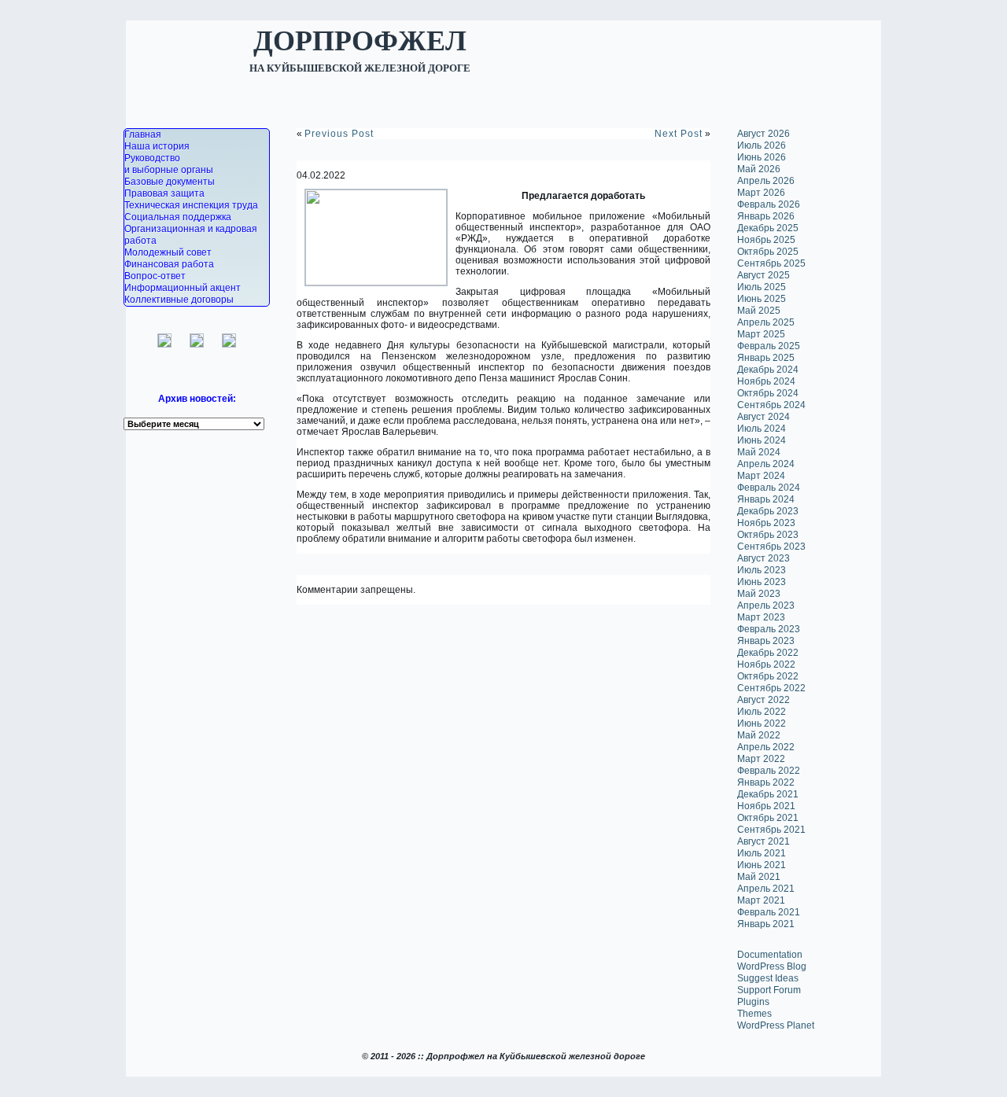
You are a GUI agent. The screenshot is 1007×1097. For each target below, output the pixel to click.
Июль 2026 (761, 145)
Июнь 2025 (761, 298)
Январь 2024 (766, 499)
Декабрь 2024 (768, 369)
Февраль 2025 (768, 346)
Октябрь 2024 (768, 393)
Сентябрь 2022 (771, 688)
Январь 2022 (766, 782)
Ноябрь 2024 (766, 381)
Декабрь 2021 (768, 794)
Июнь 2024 (761, 440)
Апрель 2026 (766, 180)
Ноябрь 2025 (766, 239)
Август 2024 (763, 416)
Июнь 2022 (761, 723)
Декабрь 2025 (768, 228)
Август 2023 (763, 558)
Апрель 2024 (766, 463)
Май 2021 (758, 876)
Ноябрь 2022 (766, 664)
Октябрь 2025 (768, 251)
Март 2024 (761, 475)
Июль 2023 (761, 570)
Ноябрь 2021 (766, 806)
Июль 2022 (761, 711)
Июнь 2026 (761, 157)
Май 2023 (758, 593)
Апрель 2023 (766, 605)
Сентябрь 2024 (771, 404)
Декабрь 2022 (768, 652)
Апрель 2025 (766, 322)
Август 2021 (763, 841)
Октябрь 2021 (768, 817)
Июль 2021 (761, 853)
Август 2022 (763, 699)
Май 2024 (758, 452)
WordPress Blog (771, 966)
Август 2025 (763, 275)
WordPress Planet (775, 1025)
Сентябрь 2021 (771, 829)
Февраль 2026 (768, 204)
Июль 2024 (761, 428)
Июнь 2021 (761, 865)
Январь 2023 (766, 640)
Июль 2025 (761, 287)
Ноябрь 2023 (766, 522)
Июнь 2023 (761, 581)
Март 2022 (761, 758)
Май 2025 (758, 310)
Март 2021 (761, 900)
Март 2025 (761, 334)
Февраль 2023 (768, 629)
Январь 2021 (766, 924)
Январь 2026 (766, 216)
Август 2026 (763, 133)
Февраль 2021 (768, 912)
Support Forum (769, 990)
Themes (754, 1013)
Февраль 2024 (768, 487)
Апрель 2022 (766, 747)
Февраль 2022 (768, 770)
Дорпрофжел (360, 39)
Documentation (769, 954)
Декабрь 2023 (768, 511)
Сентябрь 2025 (771, 263)
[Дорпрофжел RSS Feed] (126, 1079)
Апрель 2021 (766, 888)
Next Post (679, 133)
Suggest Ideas (768, 978)
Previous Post (339, 133)
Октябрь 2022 (768, 676)
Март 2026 (761, 192)
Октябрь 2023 (768, 534)
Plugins (753, 1001)
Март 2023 (761, 617)
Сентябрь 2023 (771, 546)
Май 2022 (758, 735)
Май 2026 (758, 169)
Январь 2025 (766, 357)
